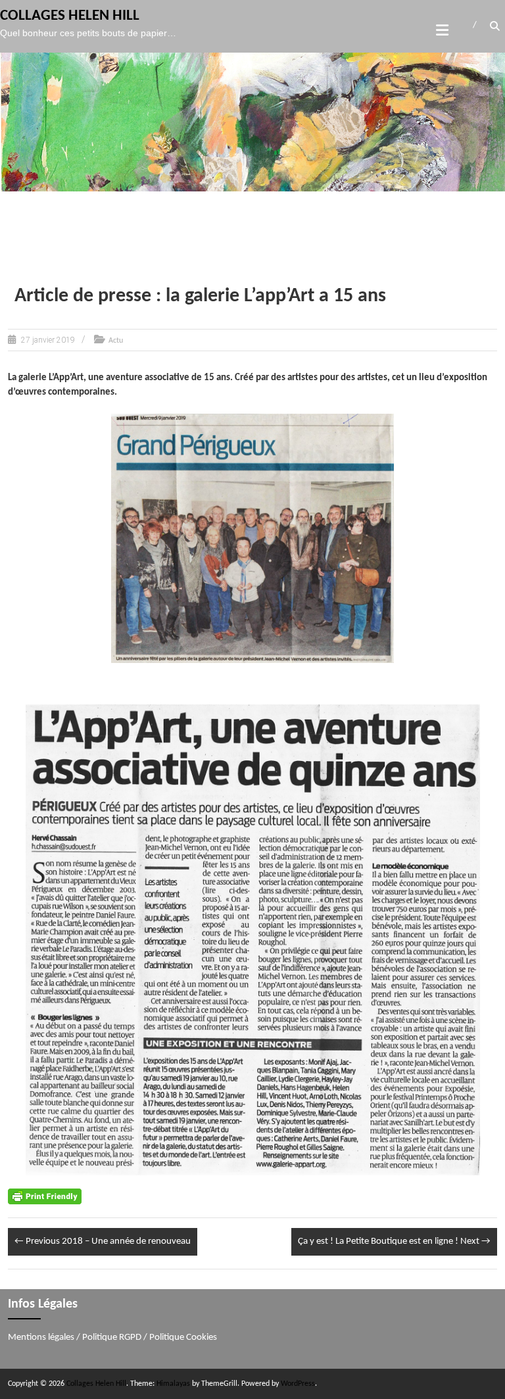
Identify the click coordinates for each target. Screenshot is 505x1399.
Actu (115, 341)
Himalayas (173, 1384)
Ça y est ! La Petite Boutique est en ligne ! (394, 1241)
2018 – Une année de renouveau (102, 1241)
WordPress (298, 1384)
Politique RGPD (111, 1337)
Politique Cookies (183, 1337)
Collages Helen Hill (69, 16)
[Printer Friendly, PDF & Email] (45, 1196)
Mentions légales (41, 1337)
